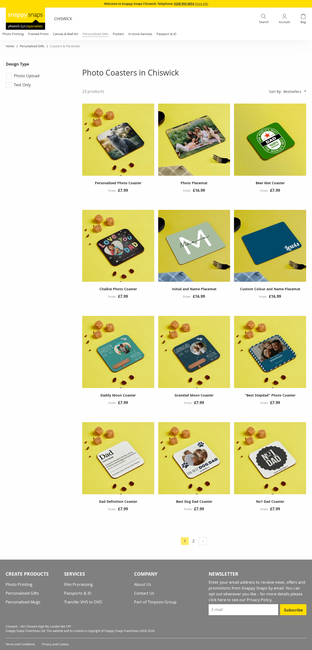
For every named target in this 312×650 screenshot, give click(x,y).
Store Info (201, 4)
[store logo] (25, 19)
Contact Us (144, 593)
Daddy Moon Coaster (118, 395)
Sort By (275, 91)
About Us (142, 584)
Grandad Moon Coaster (194, 395)
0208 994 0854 (184, 4)
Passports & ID (77, 593)
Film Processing (78, 584)
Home (10, 46)
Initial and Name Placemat (194, 289)
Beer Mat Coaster (270, 183)
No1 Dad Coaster (270, 501)
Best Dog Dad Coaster (194, 501)
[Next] (203, 541)
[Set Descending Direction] (305, 90)
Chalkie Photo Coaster (118, 289)
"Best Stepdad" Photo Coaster (270, 395)
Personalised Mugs (23, 602)
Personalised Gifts (32, 46)
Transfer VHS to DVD (83, 602)
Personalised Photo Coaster (118, 183)
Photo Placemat (194, 183)
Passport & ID (166, 34)
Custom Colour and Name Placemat (270, 289)
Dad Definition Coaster (118, 501)
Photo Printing (19, 584)
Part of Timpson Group (155, 602)
